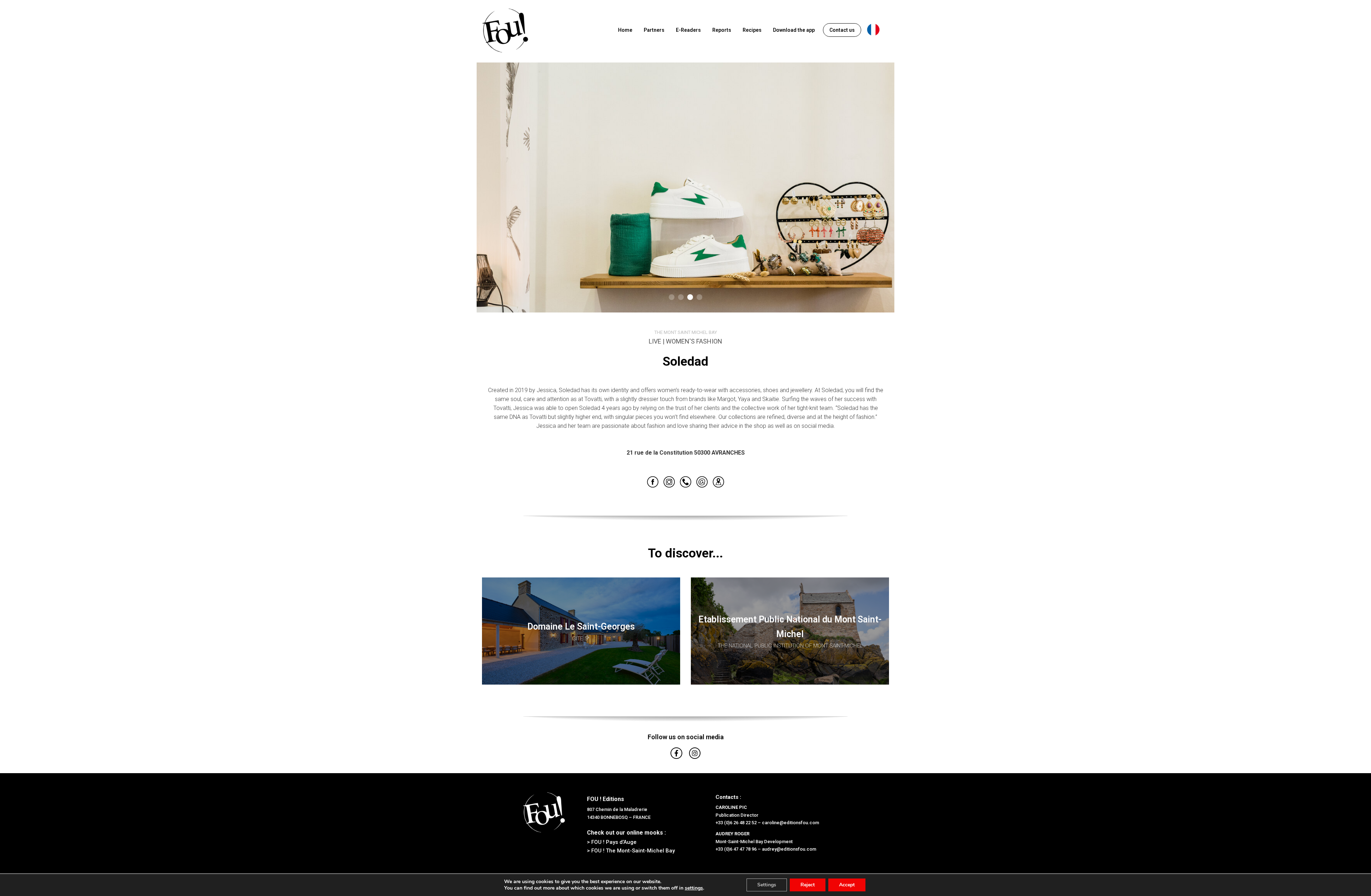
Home (625, 30)
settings (694, 888)
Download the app (794, 30)
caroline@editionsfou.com (790, 822)
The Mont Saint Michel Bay (685, 332)
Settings (766, 884)
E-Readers (688, 30)
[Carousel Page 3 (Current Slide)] (690, 297)
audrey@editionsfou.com (789, 849)
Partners (654, 30)
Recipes (752, 30)
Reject (807, 884)
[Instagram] (694, 753)
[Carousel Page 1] (671, 297)
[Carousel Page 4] (699, 297)
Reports (721, 30)
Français (873, 29)
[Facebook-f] (676, 753)
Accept (847, 884)
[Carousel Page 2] (681, 297)
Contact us (842, 30)
